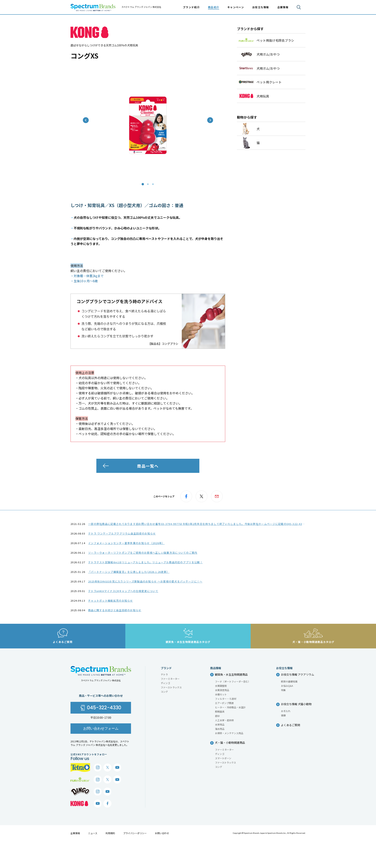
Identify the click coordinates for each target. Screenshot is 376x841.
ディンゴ (165, 683)
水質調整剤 (221, 685)
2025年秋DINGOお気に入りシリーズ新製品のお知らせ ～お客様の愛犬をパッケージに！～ (145, 581)
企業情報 (75, 833)
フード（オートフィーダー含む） (232, 681)
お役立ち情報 (260, 7)
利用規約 (110, 833)
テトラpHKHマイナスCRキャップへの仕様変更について (123, 591)
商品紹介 (213, 7)
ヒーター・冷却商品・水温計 (230, 707)
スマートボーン (223, 758)
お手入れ (285, 711)
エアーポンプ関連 (224, 703)
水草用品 (219, 724)
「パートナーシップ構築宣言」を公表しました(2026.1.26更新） (128, 572)
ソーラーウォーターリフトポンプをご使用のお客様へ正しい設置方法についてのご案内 (142, 552)
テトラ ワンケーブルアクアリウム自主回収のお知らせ (122, 533)
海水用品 (219, 728)
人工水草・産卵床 (224, 720)
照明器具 (219, 711)
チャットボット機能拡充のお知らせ (110, 600)
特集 (283, 690)
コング (164, 691)
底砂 (217, 716)
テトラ (164, 674)
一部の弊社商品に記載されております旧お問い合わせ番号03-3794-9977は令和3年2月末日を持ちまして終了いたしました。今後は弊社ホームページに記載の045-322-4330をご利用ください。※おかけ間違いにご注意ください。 (231, 524)
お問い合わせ (162, 833)
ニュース (92, 833)
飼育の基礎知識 (289, 681)
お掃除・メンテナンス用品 (229, 733)
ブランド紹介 (191, 7)
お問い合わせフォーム (100, 728)
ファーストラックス (171, 687)
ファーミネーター (170, 678)
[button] (143, 184)
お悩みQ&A (287, 685)
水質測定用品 (222, 690)
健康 (283, 715)
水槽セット (221, 694)
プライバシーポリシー (135, 833)
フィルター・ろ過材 (225, 698)
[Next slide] (210, 120)
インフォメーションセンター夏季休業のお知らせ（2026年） (126, 543)
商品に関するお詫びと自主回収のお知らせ (114, 610)
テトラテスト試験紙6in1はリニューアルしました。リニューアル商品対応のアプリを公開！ (145, 562)
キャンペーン (235, 7)
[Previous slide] (86, 120)
